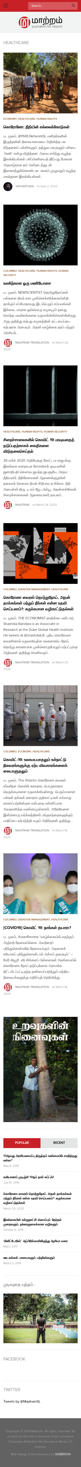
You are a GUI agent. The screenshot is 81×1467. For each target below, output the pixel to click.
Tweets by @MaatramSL (21, 1401)
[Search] (73, 5)
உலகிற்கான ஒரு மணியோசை (27, 283)
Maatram (22, 505)
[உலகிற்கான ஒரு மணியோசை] (40, 235)
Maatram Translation (32, 342)
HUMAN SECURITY (55, 431)
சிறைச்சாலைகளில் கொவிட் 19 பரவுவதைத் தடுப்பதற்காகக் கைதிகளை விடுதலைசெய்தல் (38, 446)
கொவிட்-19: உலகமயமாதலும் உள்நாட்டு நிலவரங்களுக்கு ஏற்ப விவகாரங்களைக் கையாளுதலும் (35, 765)
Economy (10, 119)
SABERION (63, 1454)
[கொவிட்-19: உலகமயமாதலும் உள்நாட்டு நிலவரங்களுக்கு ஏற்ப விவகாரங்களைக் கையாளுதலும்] (40, 715)
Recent (59, 1143)
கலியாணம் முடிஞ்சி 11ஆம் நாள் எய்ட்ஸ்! (28, 1177)
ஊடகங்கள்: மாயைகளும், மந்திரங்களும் (29, 1258)
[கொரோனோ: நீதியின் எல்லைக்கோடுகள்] (40, 83)
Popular (22, 1143)
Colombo (10, 271)
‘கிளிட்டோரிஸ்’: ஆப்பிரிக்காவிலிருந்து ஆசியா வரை (35, 1241)
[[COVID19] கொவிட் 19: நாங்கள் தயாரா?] (40, 883)
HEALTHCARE (26, 119)
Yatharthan (24, 186)
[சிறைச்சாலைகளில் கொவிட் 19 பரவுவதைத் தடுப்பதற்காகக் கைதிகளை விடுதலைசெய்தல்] (40, 395)
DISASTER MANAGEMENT (34, 589)
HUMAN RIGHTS (46, 119)
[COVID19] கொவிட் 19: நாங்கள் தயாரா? (37, 927)
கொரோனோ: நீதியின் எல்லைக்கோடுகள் (36, 127)
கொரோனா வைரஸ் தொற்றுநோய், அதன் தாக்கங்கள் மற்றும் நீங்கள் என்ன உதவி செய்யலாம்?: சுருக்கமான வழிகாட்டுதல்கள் (38, 603)
